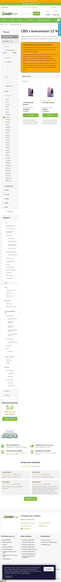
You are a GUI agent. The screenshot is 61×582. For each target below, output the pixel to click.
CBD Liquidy (11, 238)
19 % (7, 137)
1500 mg (8, 181)
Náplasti (7, 391)
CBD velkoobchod (46, 540)
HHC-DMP (9, 345)
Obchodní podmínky (8, 549)
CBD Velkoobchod (7, 542)
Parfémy (7, 395)
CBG (6, 287)
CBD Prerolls (9, 304)
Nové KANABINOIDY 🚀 (10, 312)
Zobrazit (50, 115)
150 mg (8, 165)
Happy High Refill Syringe (12, 334)
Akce (7, 64)
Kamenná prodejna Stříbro (28, 551)
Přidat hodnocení (10, 419)
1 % (7, 99)
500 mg (8, 173)
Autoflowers (11, 373)
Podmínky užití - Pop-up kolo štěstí (10, 555)
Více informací (26, 573)
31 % (7, 153)
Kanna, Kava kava (9, 357)
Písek (22, 453)
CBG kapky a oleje (10, 290)
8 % (7, 112)
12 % (11, 41)
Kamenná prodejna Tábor (28, 540)
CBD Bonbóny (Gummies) (10, 232)
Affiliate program (46, 544)
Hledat (36, 13)
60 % (7, 155)
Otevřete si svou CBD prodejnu (49, 542)
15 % (8, 127)
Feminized (10, 376)
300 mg (8, 170)
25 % (7, 148)
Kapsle (8, 264)
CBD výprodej (10, 275)
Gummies (10, 351)
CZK (55, 7)
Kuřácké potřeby (12, 241)
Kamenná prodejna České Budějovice (28, 557)
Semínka (7, 367)
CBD (6, 222)
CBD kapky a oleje (11, 226)
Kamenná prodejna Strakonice (29, 549)
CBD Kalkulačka (4, 7)
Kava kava (8, 360)
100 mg (8, 163)
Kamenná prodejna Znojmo (29, 554)
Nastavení (9, 577)
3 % (7, 102)
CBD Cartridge (11, 248)
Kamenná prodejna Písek (28, 544)
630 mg (8, 175)
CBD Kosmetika (10, 261)
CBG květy (9, 293)
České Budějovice (16, 453)
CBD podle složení (12, 255)
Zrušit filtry (10, 211)
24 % (7, 145)
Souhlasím (49, 569)
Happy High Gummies (11, 326)
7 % (7, 109)
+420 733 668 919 (46, 523)
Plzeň (25, 453)
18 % (7, 135)
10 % (8, 114)
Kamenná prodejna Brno (28, 542)
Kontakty (5, 544)
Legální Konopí (27, 526)
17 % (7, 132)
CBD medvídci (56, 569)
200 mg (8, 168)
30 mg (8, 160)
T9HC (7, 348)
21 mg (8, 158)
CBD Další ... (9, 272)
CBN (6, 283)
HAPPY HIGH (9, 316)
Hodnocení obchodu (30, 462)
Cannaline (8, 83)
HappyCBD (9, 86)
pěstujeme (41, 453)
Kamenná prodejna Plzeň (28, 547)
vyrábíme (49, 453)
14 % (7, 125)
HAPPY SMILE (10, 339)
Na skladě (9, 61)
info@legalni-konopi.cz (29, 523)
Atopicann (8, 81)
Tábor (7, 453)
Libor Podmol (9, 72)
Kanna (7, 363)
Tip (7, 69)
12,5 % (8, 120)
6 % (7, 107)
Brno (10, 453)
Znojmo (8, 454)
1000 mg (8, 178)
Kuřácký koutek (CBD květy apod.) (12, 244)
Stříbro (17, 454)
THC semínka (9, 380)
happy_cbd (44, 526)
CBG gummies (9, 296)
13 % (7, 122)
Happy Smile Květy (12, 342)
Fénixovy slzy (10, 258)
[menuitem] (5, 20)
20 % (7, 140)
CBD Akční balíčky (11, 270)
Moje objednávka (7, 559)
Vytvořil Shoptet (56, 578)
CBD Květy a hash (11, 228)
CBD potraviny (10, 267)
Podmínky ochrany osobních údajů (10, 552)
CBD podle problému (12, 252)
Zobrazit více (30, 499)
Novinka (8, 67)
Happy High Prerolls (11, 306)
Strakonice (12, 454)
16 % (7, 130)
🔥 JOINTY (7, 300)
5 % (7, 104)
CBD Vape (9, 235)
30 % (7, 150)
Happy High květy (12, 319)
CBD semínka (9, 370)
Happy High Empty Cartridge (12, 330)
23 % (7, 142)
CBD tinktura (10, 278)
